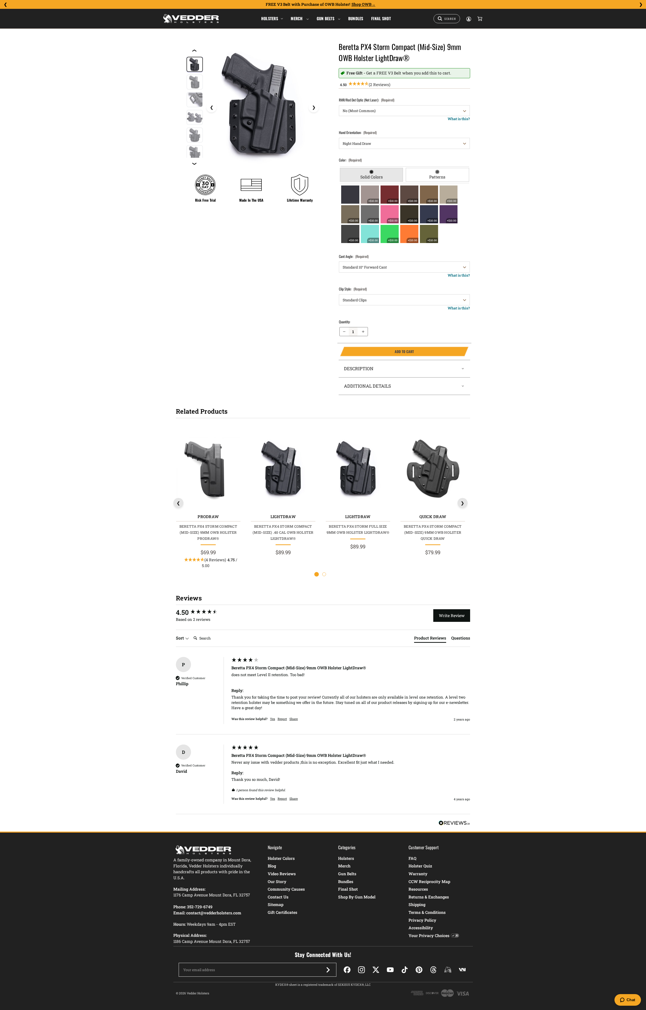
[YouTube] (390, 969)
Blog (272, 865)
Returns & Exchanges (429, 896)
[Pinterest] (419, 969)
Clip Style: (353, 288)
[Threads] (433, 969)
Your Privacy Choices (429, 935)
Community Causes (286, 889)
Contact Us (278, 896)
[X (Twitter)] (375, 969)
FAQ (412, 858)
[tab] (371, 175)
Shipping (417, 904)
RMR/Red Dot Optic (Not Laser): (366, 99)
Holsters (269, 18)
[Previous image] (211, 107)
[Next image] (314, 107)
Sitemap (275, 904)
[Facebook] (347, 969)
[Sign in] (468, 18)
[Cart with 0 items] (479, 18)
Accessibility (421, 927)
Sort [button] (180, 638)
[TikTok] (404, 969)
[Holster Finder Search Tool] (447, 19)
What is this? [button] (459, 118)
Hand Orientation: (358, 132)
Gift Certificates (282, 912)
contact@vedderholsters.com (213, 912)
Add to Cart (377, 351)
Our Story (277, 881)
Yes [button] (272, 719)
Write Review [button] (452, 615)
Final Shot (381, 18)
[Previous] (5, 4)
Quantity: (344, 321)
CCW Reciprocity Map (429, 881)
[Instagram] (361, 969)
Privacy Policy (422, 920)
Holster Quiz (420, 865)
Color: (350, 160)
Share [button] (293, 719)
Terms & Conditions (427, 912)
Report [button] (282, 719)
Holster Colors (281, 858)
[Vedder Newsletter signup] (328, 970)
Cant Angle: (354, 256)
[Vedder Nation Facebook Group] (462, 969)
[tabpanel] (404, 214)
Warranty (418, 873)
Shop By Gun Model (356, 896)
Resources (418, 889)
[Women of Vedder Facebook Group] (447, 969)
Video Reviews (282, 873)
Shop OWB (361, 4)
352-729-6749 (199, 906)
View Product (208, 469)
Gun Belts (326, 18)
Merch (297, 18)
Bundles (355, 18)
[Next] (640, 4)
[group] (202, 612)
